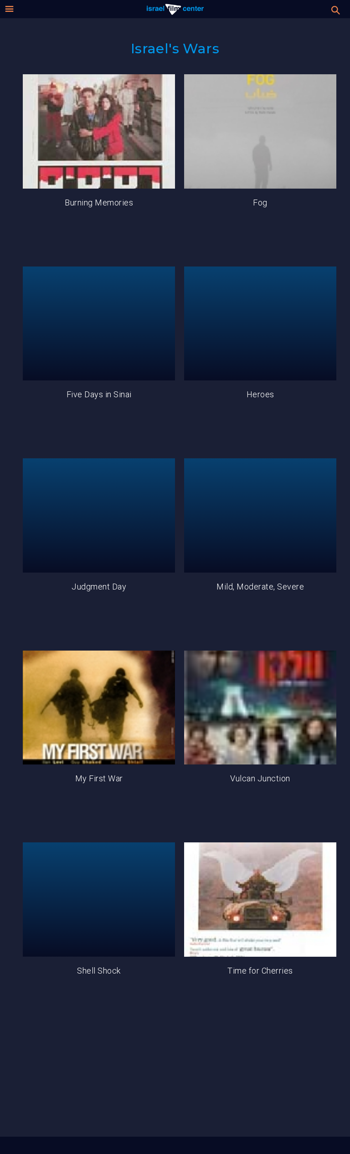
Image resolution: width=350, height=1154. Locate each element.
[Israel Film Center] (175, 9)
